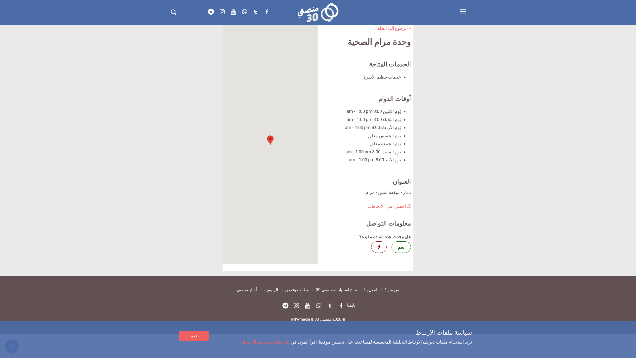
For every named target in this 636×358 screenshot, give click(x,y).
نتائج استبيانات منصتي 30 (336, 289)
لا (379, 247)
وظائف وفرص (297, 289)
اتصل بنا (370, 289)
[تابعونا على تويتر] (255, 11)
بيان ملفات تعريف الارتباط (266, 342)
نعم (194, 335)
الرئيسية (271, 289)
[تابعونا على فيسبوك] (267, 11)
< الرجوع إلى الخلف (393, 28)
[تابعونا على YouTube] (233, 11)
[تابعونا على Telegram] (211, 11)
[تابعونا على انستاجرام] (222, 11)
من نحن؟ (391, 289)
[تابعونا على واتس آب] (244, 11)
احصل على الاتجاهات (387, 206)
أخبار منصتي (247, 289)
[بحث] (173, 12)
